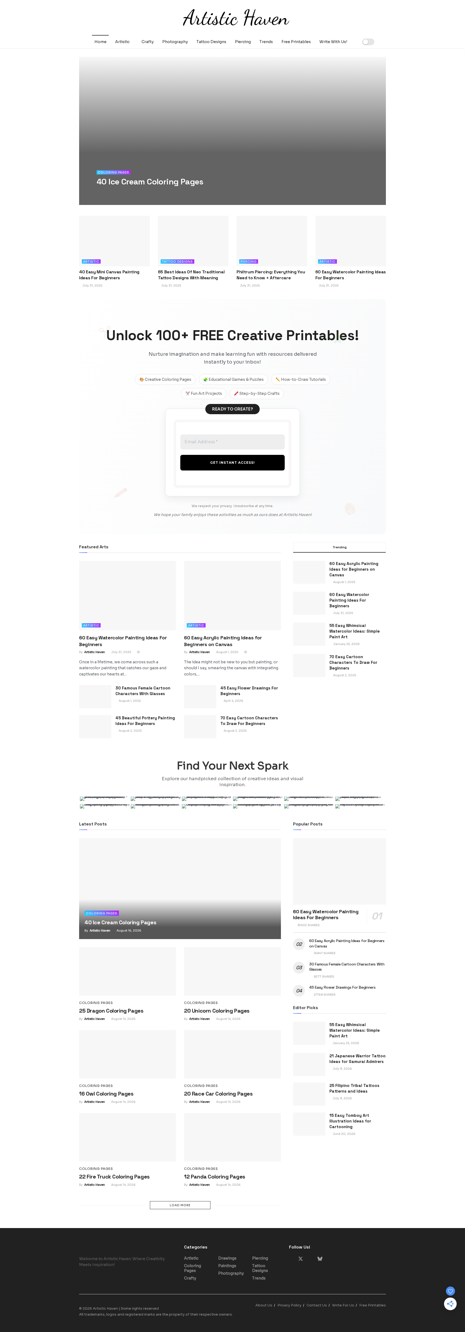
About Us (263, 1305)
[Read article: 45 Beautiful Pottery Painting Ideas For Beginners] (95, 726)
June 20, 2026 (343, 1134)
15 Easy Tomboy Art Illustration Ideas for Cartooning (350, 1121)
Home (100, 41)
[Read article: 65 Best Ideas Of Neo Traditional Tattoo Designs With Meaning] (193, 241)
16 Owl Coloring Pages (106, 1093)
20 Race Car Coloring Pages (218, 1093)
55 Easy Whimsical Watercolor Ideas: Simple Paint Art (354, 631)
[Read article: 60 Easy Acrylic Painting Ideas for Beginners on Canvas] (232, 595)
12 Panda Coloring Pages (214, 1176)
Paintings (227, 1265)
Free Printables (296, 41)
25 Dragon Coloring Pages (111, 1010)
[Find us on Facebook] (291, 1259)
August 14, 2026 (123, 1019)
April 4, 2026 (233, 701)
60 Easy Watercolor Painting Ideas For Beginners (349, 600)
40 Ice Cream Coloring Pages (150, 181)
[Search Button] (384, 41)
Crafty (148, 41)
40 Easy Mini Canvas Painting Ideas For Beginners (109, 275)
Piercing (243, 41)
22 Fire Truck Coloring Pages (114, 1176)
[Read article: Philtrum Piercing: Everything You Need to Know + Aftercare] (272, 241)
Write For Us (343, 1305)
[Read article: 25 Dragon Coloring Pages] (127, 971)
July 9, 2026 (342, 1069)
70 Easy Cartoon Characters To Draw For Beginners (353, 662)
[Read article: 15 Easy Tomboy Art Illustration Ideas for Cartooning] (309, 1124)
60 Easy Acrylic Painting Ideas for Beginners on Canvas (353, 569)
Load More (180, 1205)
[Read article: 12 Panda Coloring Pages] (232, 1137)
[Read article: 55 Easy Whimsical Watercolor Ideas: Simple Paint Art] (309, 1033)
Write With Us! (333, 41)
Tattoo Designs (211, 41)
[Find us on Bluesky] (320, 1259)
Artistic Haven (112, 192)
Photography (175, 41)
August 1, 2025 (226, 652)
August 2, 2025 (130, 731)
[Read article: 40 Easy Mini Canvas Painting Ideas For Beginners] (114, 241)
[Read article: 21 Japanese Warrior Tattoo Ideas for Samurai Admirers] (309, 1064)
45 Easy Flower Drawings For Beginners (342, 987)
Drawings (227, 1258)
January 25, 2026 (345, 1043)
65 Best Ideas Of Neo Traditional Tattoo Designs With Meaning (191, 275)
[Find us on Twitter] (300, 1259)
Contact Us (317, 1305)
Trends (266, 41)
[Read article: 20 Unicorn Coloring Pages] (232, 971)
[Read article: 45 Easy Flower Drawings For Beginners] (200, 696)
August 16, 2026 (140, 192)
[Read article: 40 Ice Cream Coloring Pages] (180, 888)
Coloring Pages (113, 172)
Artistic (122, 41)
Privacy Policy (289, 1305)
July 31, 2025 (92, 285)
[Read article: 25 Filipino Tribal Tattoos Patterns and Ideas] (309, 1094)
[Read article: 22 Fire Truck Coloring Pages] (127, 1137)
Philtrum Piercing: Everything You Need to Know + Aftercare (271, 275)
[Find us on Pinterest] (310, 1259)
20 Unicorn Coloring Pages (216, 1010)
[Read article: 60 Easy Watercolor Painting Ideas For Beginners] (350, 241)
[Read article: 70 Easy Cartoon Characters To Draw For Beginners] (200, 726)
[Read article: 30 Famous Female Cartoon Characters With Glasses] (95, 696)
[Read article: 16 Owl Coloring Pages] (127, 1054)
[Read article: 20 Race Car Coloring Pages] (232, 1054)
